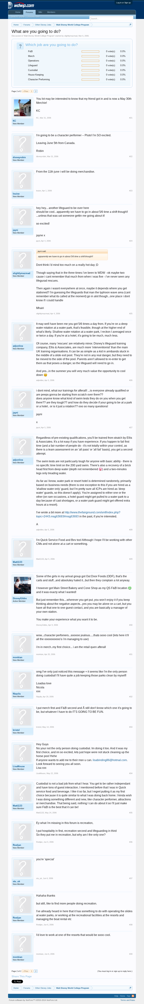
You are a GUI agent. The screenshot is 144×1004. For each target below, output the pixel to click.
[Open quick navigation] (130, 25)
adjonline (18, 346)
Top (128, 996)
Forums (29, 12)
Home (17, 12)
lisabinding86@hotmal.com (110, 760)
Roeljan (17, 845)
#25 (130, 313)
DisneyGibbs (20, 598)
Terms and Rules (127, 1000)
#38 (130, 925)
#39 (130, 954)
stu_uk (16, 881)
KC (14, 121)
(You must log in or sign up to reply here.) (114, 971)
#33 (130, 727)
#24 (130, 241)
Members (51, 12)
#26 (130, 380)
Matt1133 (17, 562)
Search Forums (18, 17)
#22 (130, 156)
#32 (130, 697)
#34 (130, 773)
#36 (130, 842)
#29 (130, 559)
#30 (130, 625)
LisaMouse (19, 766)
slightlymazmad (70, 36)
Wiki (40, 12)
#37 (130, 878)
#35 (130, 813)
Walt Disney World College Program (39, 36)
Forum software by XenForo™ (33, 1000)
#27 (130, 427)
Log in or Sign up (123, 3)
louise (16, 193)
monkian (17, 657)
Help (116, 996)
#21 (130, 118)
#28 (130, 530)
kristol (16, 730)
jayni (15, 230)
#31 (130, 654)
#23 (130, 191)
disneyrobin (19, 157)
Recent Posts (34, 17)
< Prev (25, 91)
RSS (133, 996)
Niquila (17, 693)
